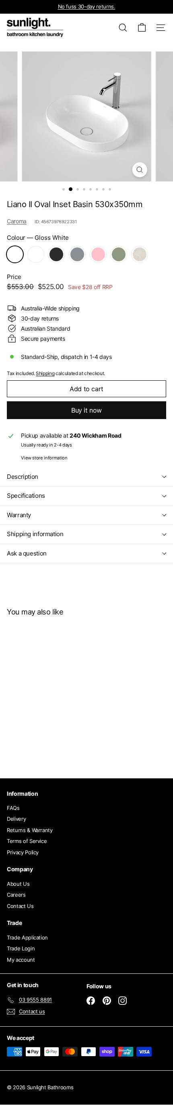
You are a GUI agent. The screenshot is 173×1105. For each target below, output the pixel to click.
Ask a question (27, 553)
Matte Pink (98, 254)
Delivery (16, 819)
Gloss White (15, 254)
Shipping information (35, 534)
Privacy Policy (23, 852)
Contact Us (20, 906)
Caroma (17, 221)
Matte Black (56, 254)
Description (22, 476)
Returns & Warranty (30, 830)
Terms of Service (27, 841)
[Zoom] (139, 169)
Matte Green (119, 254)
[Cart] (141, 28)
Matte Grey (77, 254)
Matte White (36, 254)
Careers (16, 894)
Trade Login (21, 948)
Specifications (26, 495)
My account (21, 959)
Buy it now (86, 410)
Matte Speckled (140, 254)
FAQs (13, 808)
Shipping (45, 373)
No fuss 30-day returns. (86, 6)
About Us (18, 884)
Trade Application (27, 937)
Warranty (19, 515)
